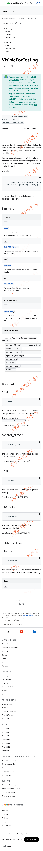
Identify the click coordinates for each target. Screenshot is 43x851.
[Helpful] (16, 23)
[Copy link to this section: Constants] (17, 384)
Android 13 (6, 743)
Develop (21, 19)
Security (5, 651)
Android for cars (8, 715)
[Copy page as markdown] (12, 66)
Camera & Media (8, 687)
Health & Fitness (7, 683)
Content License (27, 616)
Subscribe (31, 839)
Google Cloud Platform (10, 822)
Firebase (5, 818)
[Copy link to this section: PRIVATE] (13, 471)
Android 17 (6, 728)
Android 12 (6, 747)
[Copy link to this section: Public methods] (24, 543)
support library (14, 80)
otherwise (8, 312)
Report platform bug (9, 785)
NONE (6, 229)
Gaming (5, 676)
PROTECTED (8, 284)
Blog (3, 662)
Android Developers (8, 19)
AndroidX (28, 85)
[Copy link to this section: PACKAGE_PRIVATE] (25, 435)
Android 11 (6, 751)
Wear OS (5, 708)
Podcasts (5, 666)
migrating (12, 96)
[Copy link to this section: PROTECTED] (17, 507)
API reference (10, 11)
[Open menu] (3, 3)
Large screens (7, 704)
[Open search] (26, 2)
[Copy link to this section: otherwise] (14, 551)
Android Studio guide (9, 760)
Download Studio (8, 771)
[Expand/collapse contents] (15, 29)
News (4, 659)
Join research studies (9, 796)
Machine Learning (8, 679)
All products (6, 826)
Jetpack (18, 88)
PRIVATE (7, 265)
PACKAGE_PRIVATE (11, 247)
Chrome (5, 814)
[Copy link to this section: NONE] (10, 392)
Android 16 (6, 732)
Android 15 (6, 736)
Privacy (4, 691)
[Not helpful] (19, 23)
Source (4, 655)
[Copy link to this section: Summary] (16, 208)
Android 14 (6, 740)
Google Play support (9, 792)
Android (5, 644)
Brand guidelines (23, 834)
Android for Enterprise (10, 648)
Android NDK (6, 775)
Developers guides (8, 764)
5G (3, 694)
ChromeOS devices (9, 711)
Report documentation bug (12, 789)
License (12, 834)
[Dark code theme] (39, 177)
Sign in (37, 3)
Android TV (6, 719)
